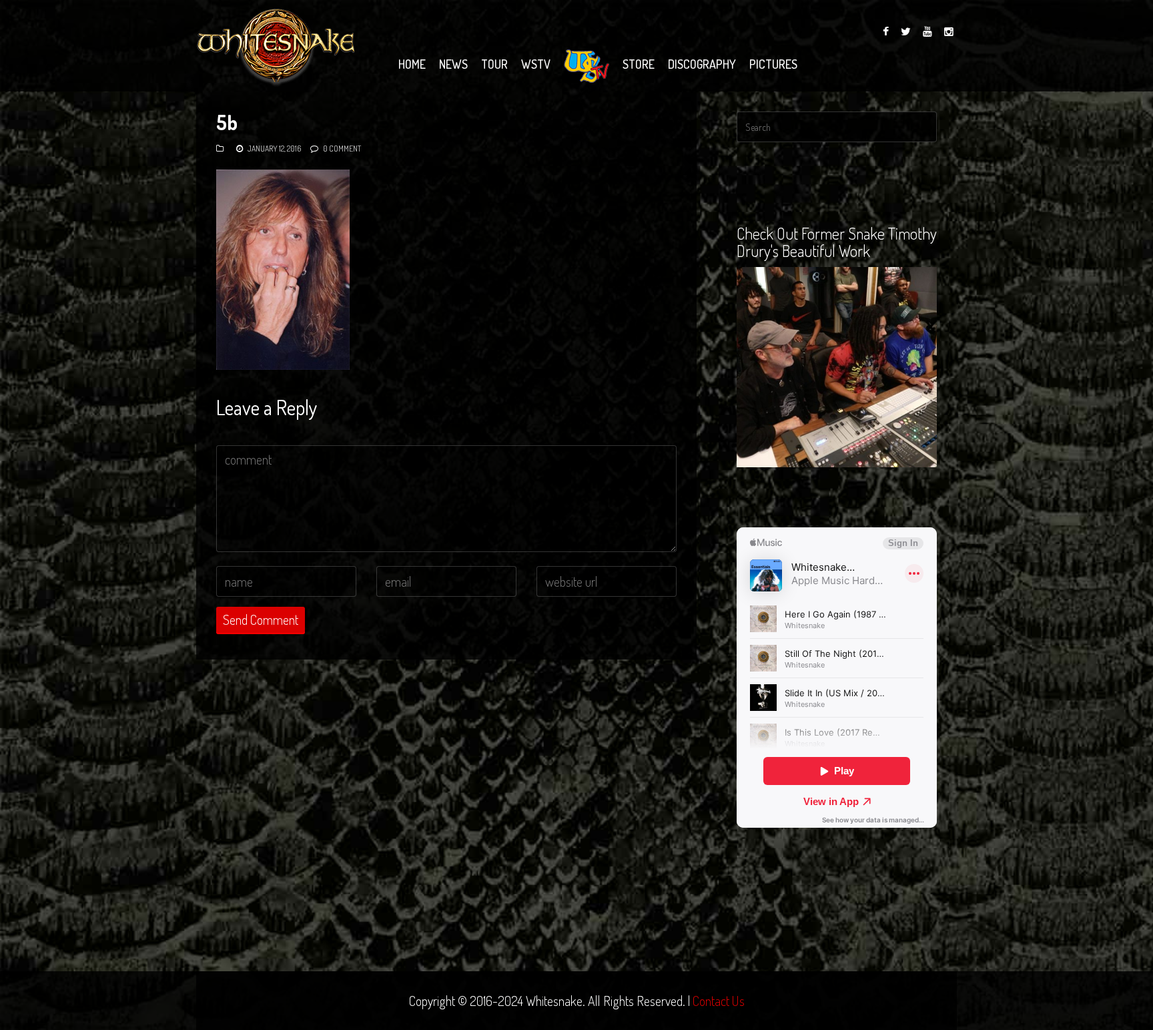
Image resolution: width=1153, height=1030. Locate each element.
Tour (494, 64)
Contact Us (719, 1000)
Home (412, 64)
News (453, 64)
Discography (702, 64)
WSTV (535, 64)
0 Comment (342, 149)
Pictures (773, 64)
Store (639, 64)
